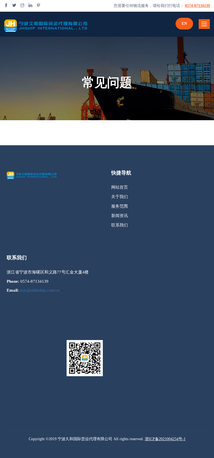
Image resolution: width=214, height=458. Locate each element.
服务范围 (119, 206)
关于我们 (119, 196)
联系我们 (119, 225)
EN (184, 23)
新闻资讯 (119, 215)
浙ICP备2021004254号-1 (165, 439)
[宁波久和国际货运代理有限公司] (46, 24)
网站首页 (119, 187)
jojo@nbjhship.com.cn (40, 290)
